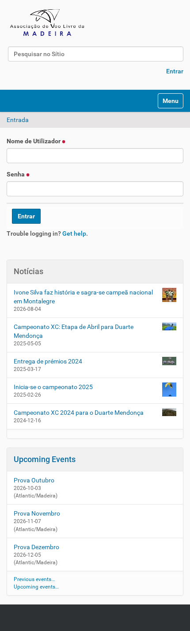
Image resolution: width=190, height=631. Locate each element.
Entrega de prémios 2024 (48, 361)
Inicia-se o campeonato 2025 (53, 386)
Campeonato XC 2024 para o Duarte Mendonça (79, 412)
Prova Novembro (37, 513)
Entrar (174, 71)
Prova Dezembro (36, 547)
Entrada (18, 119)
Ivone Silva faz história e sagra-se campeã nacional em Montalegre (83, 297)
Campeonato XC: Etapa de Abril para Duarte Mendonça (73, 331)
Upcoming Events (45, 459)
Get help (74, 233)
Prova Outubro (34, 480)
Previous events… (34, 579)
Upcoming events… (36, 587)
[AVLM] (48, 22)
